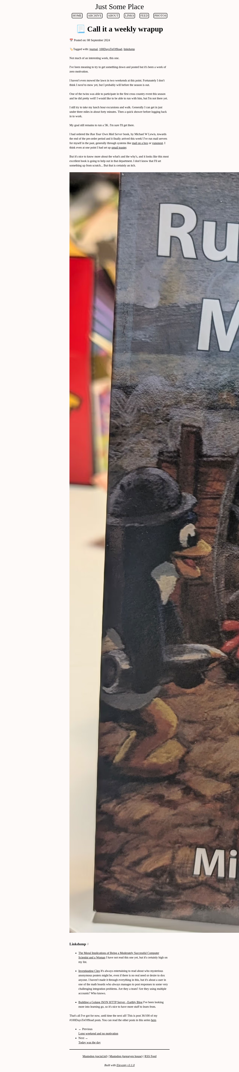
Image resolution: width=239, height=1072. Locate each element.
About (113, 15)
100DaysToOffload (110, 49)
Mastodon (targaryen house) (125, 1056)
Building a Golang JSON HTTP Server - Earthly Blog (110, 1002)
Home (77, 15)
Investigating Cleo (89, 970)
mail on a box (140, 143)
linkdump (129, 49)
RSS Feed (150, 1056)
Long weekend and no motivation (98, 1033)
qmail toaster (118, 147)
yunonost (157, 143)
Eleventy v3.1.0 (126, 1065)
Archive (95, 15)
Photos (160, 15)
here (153, 1020)
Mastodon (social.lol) (95, 1056)
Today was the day (89, 1042)
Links (129, 15)
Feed (144, 15)
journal (93, 49)
